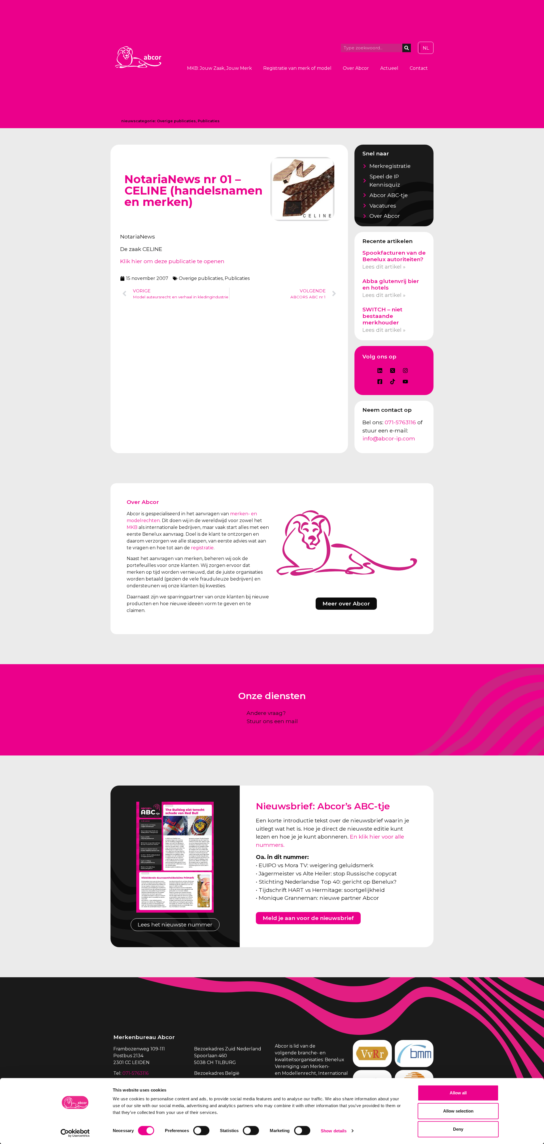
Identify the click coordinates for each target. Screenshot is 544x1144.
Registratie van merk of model (297, 68)
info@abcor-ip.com (388, 438)
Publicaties (209, 121)
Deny (458, 1129)
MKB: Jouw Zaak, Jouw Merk (219, 68)
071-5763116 (400, 422)
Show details (334, 1130)
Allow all (458, 1092)
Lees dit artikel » (383, 266)
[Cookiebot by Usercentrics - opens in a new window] (75, 1133)
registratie (202, 547)
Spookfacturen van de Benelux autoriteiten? (394, 256)
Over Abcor (356, 68)
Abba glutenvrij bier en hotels (390, 284)
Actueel (389, 68)
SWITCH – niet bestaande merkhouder (382, 316)
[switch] (201, 1130)
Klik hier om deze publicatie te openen (172, 261)
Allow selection (458, 1111)
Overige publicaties (176, 121)
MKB (132, 527)
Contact (419, 68)
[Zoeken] (406, 48)
